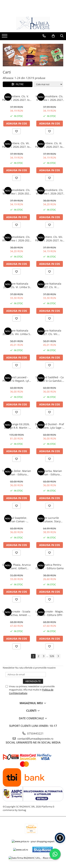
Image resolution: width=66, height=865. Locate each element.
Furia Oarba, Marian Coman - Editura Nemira (49, 472)
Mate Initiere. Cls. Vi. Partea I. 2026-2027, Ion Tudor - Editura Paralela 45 (49, 144)
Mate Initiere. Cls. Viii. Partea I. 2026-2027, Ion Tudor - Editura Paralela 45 (49, 238)
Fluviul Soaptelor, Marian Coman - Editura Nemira (16, 519)
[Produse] (5, 37)
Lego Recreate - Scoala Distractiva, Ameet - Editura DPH (16, 613)
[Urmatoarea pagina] (58, 656)
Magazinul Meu (32, 703)
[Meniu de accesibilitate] (60, 838)
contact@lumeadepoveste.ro (35, 738)
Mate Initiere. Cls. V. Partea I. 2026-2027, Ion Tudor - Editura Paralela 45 (16, 98)
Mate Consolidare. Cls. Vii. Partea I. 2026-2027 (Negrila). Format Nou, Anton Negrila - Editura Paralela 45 (16, 191)
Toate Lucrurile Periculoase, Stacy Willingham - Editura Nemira (49, 519)
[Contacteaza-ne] (44, 36)
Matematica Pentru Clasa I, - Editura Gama (50, 566)
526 (52, 656)
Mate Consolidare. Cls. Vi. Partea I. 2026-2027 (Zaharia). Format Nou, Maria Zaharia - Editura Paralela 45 (49, 191)
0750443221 (35, 733)
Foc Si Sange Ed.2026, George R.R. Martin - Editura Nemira (16, 425)
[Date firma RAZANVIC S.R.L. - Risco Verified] (33, 858)
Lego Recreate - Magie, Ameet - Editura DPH (49, 613)
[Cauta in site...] (62, 36)
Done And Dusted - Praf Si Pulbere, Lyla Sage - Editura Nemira (49, 425)
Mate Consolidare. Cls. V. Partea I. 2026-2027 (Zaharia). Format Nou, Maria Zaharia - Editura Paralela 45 (49, 98)
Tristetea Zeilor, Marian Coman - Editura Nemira (16, 472)
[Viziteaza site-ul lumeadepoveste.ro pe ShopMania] (42, 849)
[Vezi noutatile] (33, 55)
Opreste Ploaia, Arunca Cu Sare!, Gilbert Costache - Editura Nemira (16, 566)
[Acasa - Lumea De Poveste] (33, 23)
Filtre (19, 84)
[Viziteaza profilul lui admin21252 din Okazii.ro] (31, 829)
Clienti (31, 710)
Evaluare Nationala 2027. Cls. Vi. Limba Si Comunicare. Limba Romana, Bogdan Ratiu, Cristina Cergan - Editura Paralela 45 (16, 285)
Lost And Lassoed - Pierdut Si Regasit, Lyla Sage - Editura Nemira (16, 379)
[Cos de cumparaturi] (53, 36)
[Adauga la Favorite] (16, 131)
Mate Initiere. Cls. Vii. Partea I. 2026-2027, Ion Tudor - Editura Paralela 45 (16, 144)
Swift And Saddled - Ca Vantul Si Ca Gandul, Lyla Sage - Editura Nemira (50, 379)
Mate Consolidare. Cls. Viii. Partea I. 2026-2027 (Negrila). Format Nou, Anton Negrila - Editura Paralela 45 (16, 238)
